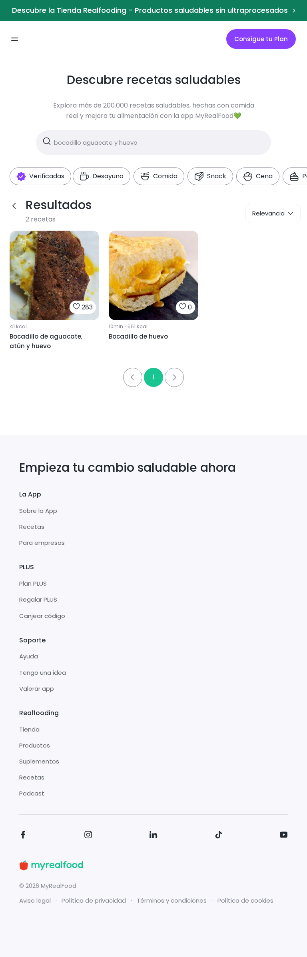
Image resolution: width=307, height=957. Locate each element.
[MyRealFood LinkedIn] (153, 836)
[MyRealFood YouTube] (284, 836)
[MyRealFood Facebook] (23, 836)
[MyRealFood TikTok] (219, 836)
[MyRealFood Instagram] (88, 836)
